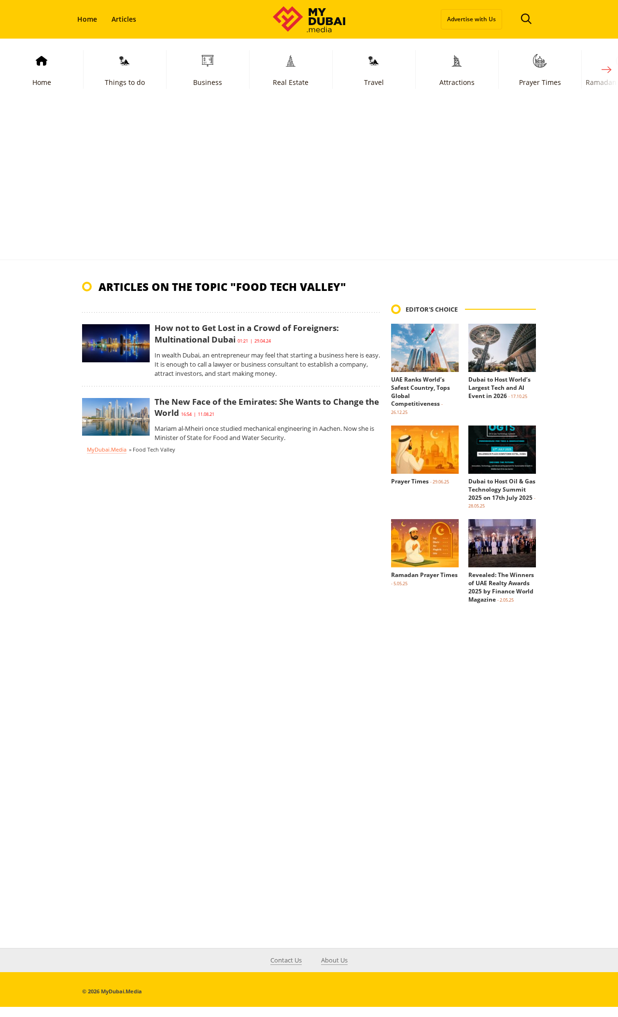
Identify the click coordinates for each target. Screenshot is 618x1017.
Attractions (457, 82)
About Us (334, 960)
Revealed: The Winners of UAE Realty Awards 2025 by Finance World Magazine (501, 587)
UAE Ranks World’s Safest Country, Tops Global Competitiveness (420, 391)
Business (207, 82)
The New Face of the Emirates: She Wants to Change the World (266, 407)
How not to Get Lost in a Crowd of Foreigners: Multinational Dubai (246, 333)
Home (87, 19)
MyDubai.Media (106, 449)
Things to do (125, 82)
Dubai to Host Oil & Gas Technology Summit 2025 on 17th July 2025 (501, 489)
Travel (374, 82)
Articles (124, 19)
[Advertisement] (309, 187)
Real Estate (291, 82)
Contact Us (286, 960)
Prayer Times (540, 82)
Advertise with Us (471, 19)
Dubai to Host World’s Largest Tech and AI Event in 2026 (499, 387)
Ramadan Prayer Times (424, 575)
